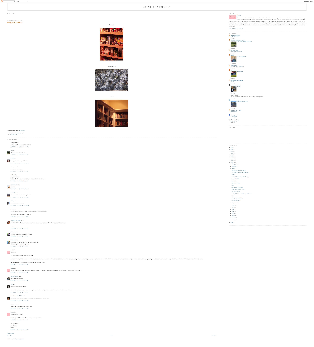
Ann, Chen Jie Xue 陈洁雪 (16, 296)
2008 (232, 222)
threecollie (13, 192)
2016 (232, 147)
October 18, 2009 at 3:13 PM (19, 236)
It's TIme (232, 81)
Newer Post (9, 336)
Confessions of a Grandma (237, 80)
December (234, 164)
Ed (11, 150)
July (233, 207)
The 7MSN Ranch (235, 100)
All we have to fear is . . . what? (238, 189)
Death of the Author (234, 36)
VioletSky (13, 240)
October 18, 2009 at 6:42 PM (19, 280)
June (12, 250)
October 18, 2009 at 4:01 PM (19, 246)
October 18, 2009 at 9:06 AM (19, 189)
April (233, 213)
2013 (232, 154)
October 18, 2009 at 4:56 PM (19, 264)
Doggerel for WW (235, 179)
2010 (232, 160)
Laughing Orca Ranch (15, 220)
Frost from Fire (234, 121)
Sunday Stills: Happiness (237, 198)
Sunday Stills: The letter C (237, 187)
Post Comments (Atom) (18, 339)
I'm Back (238, 86)
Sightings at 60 (234, 70)
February (234, 217)
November (234, 166)
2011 (232, 158)
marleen (12, 175)
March (233, 215)
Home (112, 336)
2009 (232, 162)
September (234, 203)
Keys (232, 185)
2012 (232, 156)
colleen (12, 158)
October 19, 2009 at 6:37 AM (19, 308)
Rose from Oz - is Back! (236, 110)
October (234, 168)
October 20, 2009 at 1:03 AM (19, 329)
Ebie (12, 209)
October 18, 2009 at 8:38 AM (19, 171)
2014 (232, 151)
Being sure (233, 181)
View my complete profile (236, 28)
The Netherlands (234, 116)
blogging (14, 134)
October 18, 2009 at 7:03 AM (19, 155)
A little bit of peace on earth (242, 101)
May (233, 211)
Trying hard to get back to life (236, 51)
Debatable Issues (240, 71)
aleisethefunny (14, 184)
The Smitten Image (235, 120)
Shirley (12, 200)
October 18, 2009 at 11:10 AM (20, 216)
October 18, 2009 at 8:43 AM (19, 181)
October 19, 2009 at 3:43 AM (19, 300)
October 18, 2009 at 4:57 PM (19, 272)
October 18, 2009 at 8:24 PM (19, 292)
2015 (232, 149)
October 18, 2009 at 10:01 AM (20, 205)
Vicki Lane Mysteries (235, 35)
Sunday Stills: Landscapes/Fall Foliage (240, 176)
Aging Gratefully (157, 6)
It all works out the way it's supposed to (240, 172)
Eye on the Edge (234, 50)
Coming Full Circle (235, 183)
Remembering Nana (235, 191)
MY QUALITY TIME (235, 85)
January (234, 220)
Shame (232, 174)
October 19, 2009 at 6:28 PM (19, 320)
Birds (232, 196)
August (233, 205)
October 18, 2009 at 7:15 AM (19, 163)
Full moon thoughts (235, 200)
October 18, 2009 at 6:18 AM (19, 147)
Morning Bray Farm (235, 115)
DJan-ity (233, 55)
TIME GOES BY (234, 95)
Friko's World (234, 65)
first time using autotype (241, 56)
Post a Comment (10, 333)
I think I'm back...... (234, 111)
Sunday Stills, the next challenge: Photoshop (241, 193)
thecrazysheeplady (15, 276)
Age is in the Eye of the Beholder (237, 66)
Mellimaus (13, 232)
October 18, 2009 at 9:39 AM (19, 197)
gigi (12, 284)
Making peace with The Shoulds (238, 170)
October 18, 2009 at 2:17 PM (19, 228)
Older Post (214, 336)
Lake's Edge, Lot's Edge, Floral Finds (244, 41)
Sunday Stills (22, 130)
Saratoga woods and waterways (238, 40)
